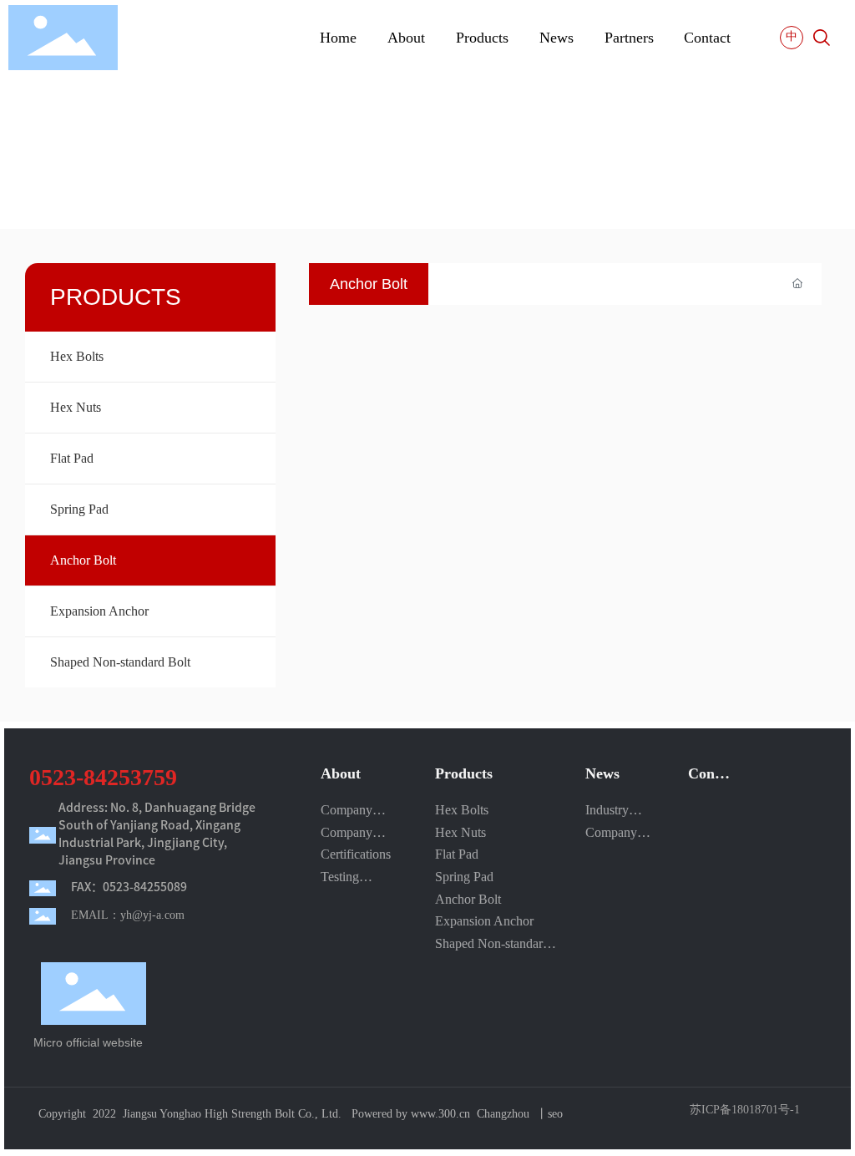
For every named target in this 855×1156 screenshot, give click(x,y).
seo (555, 1114)
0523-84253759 (103, 777)
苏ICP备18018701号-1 (745, 1110)
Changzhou (503, 1114)
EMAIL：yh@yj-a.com (128, 915)
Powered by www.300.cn (411, 1114)
